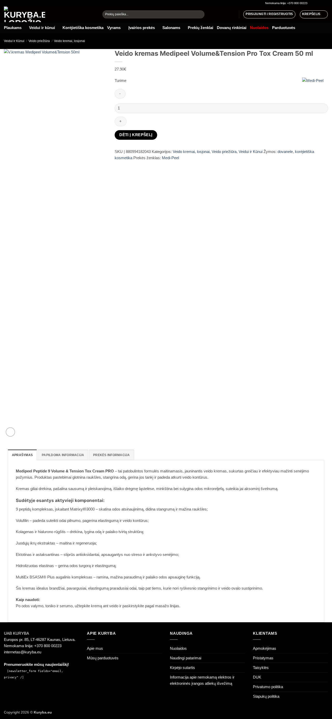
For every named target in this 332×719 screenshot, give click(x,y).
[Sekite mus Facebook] (311, 3)
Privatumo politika (268, 687)
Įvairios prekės (141, 27)
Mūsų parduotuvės (103, 658)
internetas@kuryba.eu (22, 652)
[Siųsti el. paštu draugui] (128, 165)
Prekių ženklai (200, 27)
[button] (314, 14)
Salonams (171, 27)
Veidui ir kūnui (42, 27)
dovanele (285, 151)
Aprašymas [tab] (22, 455)
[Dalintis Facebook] (119, 165)
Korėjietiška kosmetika (83, 27)
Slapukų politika (266, 696)
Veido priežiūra (39, 41)
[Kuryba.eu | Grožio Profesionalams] (49, 14)
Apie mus (95, 648)
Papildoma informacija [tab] (63, 455)
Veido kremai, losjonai (69, 41)
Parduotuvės (283, 27)
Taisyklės (261, 667)
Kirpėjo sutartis (182, 667)
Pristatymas (263, 658)
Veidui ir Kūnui (14, 41)
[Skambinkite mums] (325, 3)
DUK (257, 677)
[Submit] (200, 14)
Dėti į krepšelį (136, 135)
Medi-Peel (170, 158)
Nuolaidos (178, 648)
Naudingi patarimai (185, 658)
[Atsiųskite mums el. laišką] (321, 3)
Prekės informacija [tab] (111, 455)
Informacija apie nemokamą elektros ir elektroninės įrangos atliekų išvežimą (202, 680)
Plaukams (13, 27)
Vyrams (114, 27)
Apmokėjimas (264, 648)
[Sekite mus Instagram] (316, 3)
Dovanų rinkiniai (231, 27)
